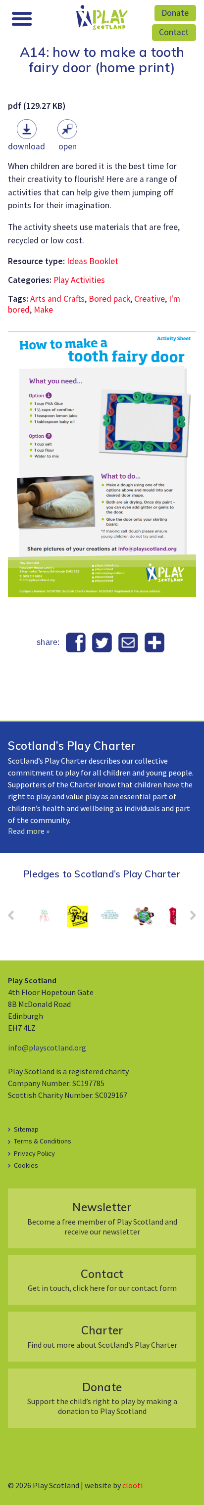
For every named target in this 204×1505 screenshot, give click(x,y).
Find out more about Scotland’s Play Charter (102, 1336)
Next (188, 918)
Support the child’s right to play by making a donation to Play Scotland (102, 1398)
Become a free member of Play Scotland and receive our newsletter (102, 1218)
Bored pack (109, 298)
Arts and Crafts (57, 298)
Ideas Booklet (92, 261)
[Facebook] (76, 643)
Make (43, 309)
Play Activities (79, 279)
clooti (132, 1485)
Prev (16, 918)
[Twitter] (102, 643)
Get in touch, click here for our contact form (102, 1280)
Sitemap (26, 1129)
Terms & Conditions (42, 1141)
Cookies (26, 1165)
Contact (174, 32)
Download (26, 146)
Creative (149, 298)
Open (67, 146)
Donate (175, 12)
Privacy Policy (34, 1153)
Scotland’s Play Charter (71, 745)
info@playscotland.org (47, 1047)
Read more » (29, 831)
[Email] (128, 643)
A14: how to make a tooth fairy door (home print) (102, 60)
